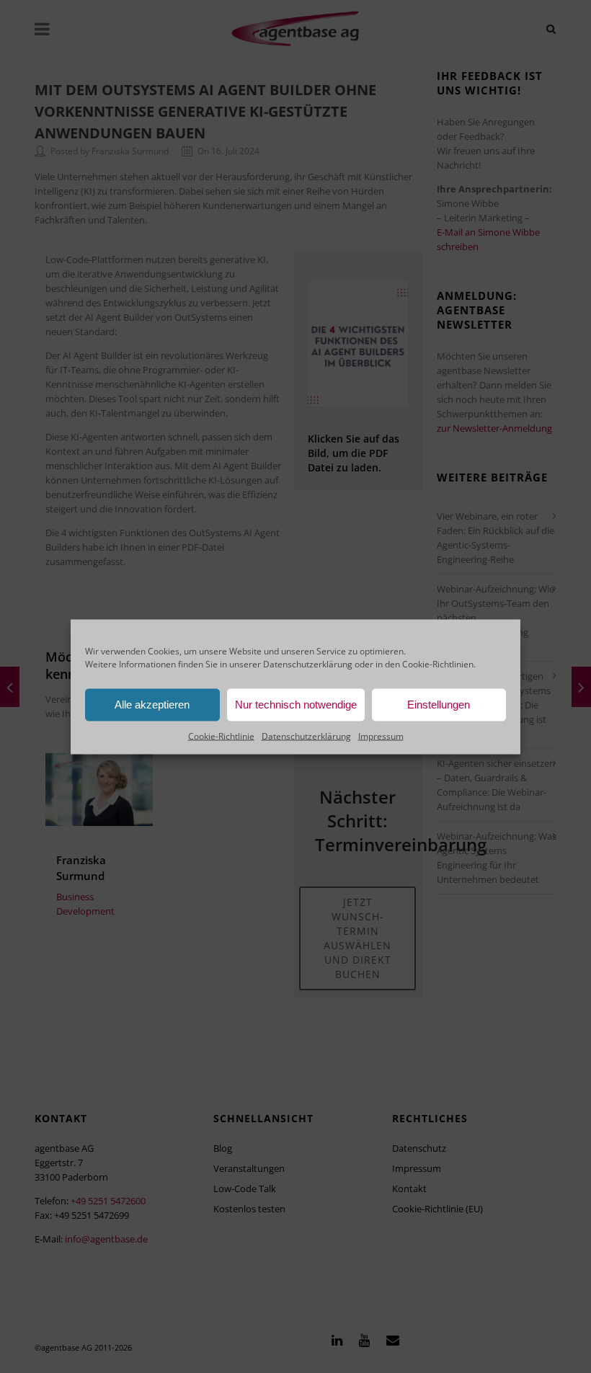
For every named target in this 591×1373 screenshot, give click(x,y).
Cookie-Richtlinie (221, 735)
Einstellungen (438, 704)
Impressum (381, 735)
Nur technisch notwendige (296, 704)
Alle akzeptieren (152, 704)
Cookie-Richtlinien (438, 663)
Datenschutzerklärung (307, 663)
